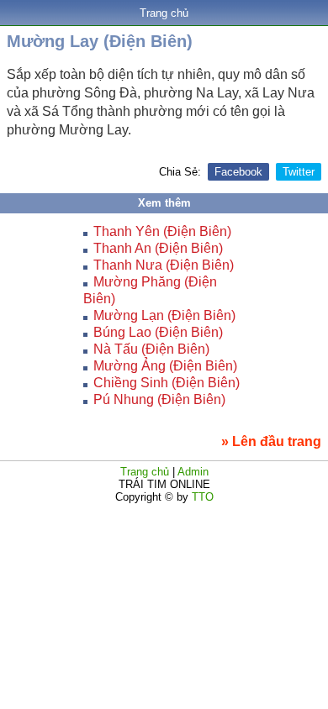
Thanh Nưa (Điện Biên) (163, 265)
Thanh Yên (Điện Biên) (162, 231)
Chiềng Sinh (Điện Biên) (166, 383)
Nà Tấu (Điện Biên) (151, 349)
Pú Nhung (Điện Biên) (159, 399)
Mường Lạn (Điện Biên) (164, 315)
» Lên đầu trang (271, 441)
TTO (201, 497)
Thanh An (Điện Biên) (158, 248)
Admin (193, 471)
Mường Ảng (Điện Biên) (165, 366)
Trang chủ (164, 13)
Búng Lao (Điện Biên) (158, 332)
